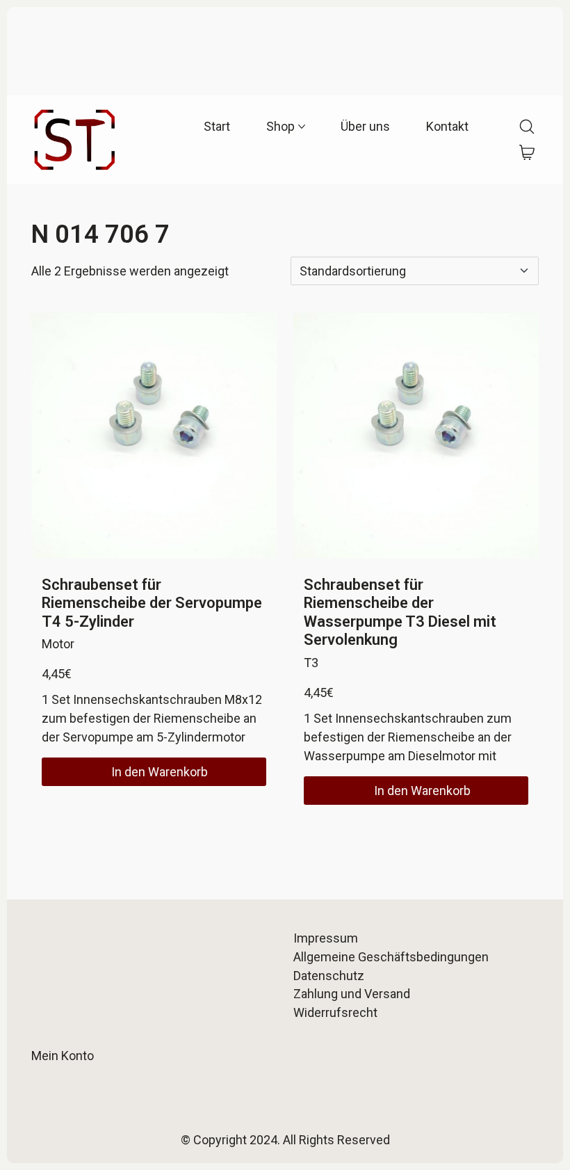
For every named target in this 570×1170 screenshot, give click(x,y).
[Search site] (527, 126)
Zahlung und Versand (351, 993)
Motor (58, 643)
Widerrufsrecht (335, 1012)
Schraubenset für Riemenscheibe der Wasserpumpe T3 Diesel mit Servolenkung (400, 612)
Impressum (325, 938)
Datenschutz (328, 975)
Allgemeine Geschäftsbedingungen (391, 956)
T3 (311, 662)
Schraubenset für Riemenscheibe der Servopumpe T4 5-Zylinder (152, 603)
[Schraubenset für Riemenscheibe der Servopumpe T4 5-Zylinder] (154, 436)
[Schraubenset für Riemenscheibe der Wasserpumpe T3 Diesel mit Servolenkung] (416, 436)
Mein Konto (62, 1055)
